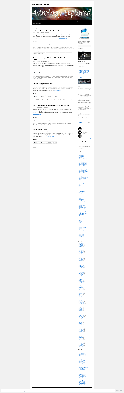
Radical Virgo (81, 378)
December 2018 (81, 265)
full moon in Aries (67, 48)
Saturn (80, 220)
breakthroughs (35, 48)
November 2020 (81, 258)
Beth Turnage (46, 32)
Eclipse (80, 185)
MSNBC (80, 204)
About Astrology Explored (41, 21)
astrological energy (63, 47)
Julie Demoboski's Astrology (83, 370)
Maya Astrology (81, 199)
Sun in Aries (38, 124)
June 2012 (80, 308)
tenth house (68, 77)
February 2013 (81, 301)
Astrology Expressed (82, 359)
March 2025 (81, 243)
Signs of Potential (82, 381)
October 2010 (81, 330)
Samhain (57, 50)
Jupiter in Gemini (43, 49)
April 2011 (81, 323)
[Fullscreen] (90, 58)
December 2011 (81, 315)
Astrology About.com (82, 355)
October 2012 (81, 304)
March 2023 (81, 250)
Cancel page (81, 21)
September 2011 (81, 318)
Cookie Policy (23, 391)
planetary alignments (45, 50)
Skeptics (80, 221)
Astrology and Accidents (83, 161)
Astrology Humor (82, 176)
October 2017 (81, 268)
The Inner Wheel (81, 385)
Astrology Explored (40, 4)
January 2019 (81, 264)
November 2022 (81, 251)
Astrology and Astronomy (83, 162)
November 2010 (81, 329)
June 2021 (80, 255)
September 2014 (81, 283)
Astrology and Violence (82, 172)
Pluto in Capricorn (52, 50)
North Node (54, 77)
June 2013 (80, 296)
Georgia (45, 77)
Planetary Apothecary (82, 377)
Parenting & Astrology (82, 207)
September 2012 (81, 305)
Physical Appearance (82, 209)
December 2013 (81, 292)
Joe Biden (49, 77)
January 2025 (81, 244)
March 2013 (81, 300)
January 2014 (81, 290)
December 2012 (81, 302)
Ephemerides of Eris (37, 23)
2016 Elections (81, 154)
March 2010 (81, 338)
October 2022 (81, 252)
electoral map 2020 (36, 100)
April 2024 (81, 246)
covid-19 (59, 145)
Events (80, 187)
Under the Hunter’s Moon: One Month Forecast (48, 31)
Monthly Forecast (82, 201)
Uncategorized (44, 47)
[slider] (84, 58)
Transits (80, 228)
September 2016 (81, 275)
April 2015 (81, 279)
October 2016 (81, 274)
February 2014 (81, 289)
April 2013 (81, 299)
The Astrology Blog (82, 384)
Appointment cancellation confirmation (63, 21)
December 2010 (81, 328)
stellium (80, 222)
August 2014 (81, 285)
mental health (59, 49)
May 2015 (80, 278)
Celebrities (80, 181)
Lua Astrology (81, 373)
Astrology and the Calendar (83, 171)
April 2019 (81, 262)
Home (34, 21)
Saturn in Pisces (62, 50)
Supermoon (81, 224)
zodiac (80, 238)
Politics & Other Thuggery (46, 123)
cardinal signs (40, 48)
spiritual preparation (36, 52)
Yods (80, 237)
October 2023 (81, 249)
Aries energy (53, 47)
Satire (80, 219)
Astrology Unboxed (82, 360)
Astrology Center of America (83, 356)
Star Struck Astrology (82, 382)
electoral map (71, 99)
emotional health (57, 48)
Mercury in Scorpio (65, 49)
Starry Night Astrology (82, 383)
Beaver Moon (69, 47)
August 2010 (81, 332)
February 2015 (81, 281)
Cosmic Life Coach (82, 364)
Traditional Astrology (82, 227)
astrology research (52, 145)
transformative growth (44, 52)
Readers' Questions (82, 215)
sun (65, 77)
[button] (84, 56)
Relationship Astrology (82, 216)
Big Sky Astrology (82, 362)
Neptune (80, 206)
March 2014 (81, 288)
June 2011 (80, 321)
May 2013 (80, 297)
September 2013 (81, 293)
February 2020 (81, 261)
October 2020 (81, 259)
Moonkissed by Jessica (82, 376)
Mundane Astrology (82, 205)
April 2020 (81, 260)
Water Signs (63, 52)
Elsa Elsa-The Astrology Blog (83, 367)
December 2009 (81, 342)
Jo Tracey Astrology (82, 369)
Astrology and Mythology (83, 169)
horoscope (80, 194)
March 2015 (81, 280)
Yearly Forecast (81, 236)
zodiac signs (35, 53)
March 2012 (81, 311)
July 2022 (80, 253)
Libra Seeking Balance (82, 371)
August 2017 (81, 269)
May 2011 (80, 322)
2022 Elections (81, 156)
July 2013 (80, 295)
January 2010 (81, 340)
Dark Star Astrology (82, 366)
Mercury (34, 124)
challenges (52, 48)
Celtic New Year (46, 48)
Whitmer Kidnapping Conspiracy (46, 124)
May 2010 (80, 336)
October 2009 (81, 344)
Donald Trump (41, 77)
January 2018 (81, 266)
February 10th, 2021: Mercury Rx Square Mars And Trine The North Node (84, 144)
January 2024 (81, 247)
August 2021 (81, 254)
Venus (80, 233)
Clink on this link (80, 122)
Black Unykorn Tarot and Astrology (84, 363)
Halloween (80, 193)
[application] (84, 56)
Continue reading (63, 38)
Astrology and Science (82, 170)
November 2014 (81, 282)
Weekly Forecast (81, 234)
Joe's (90, 138)
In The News (81, 197)
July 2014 (80, 286)
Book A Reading (75, 21)
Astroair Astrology (82, 353)
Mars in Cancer (53, 49)
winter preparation (69, 52)
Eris (79, 186)
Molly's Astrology (82, 375)
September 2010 (81, 331)
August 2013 (81, 294)
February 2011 (81, 325)
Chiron (64, 123)
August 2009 (81, 346)
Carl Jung (80, 180)
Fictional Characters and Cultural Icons (85, 190)
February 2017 (81, 272)
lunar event (49, 49)
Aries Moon (57, 47)
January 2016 (81, 276)
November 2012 (81, 303)
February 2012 (81, 312)
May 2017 (80, 271)
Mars (80, 198)
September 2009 (81, 345)
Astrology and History (82, 166)
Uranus (34, 78)
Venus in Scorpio (58, 52)
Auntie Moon (81, 361)
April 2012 (81, 310)
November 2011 (81, 316)
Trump (72, 77)
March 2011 (81, 324)
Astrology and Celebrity (83, 164)
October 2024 (81, 245)
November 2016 (81, 273)
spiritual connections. (69, 50)
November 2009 (81, 343)
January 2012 (81, 314)
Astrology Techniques (82, 178)
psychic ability (81, 214)
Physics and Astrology (82, 211)
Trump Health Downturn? (41, 129)
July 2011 (80, 319)
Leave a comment (41, 53)
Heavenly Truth (81, 368)
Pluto (80, 212)
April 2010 (81, 337)
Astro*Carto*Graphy (68, 76)
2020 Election (53, 76)
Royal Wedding (81, 217)
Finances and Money (82, 191)
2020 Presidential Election (60, 76)
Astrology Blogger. (83, 141)
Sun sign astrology (82, 223)
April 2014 (81, 287)
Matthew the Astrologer (82, 374)
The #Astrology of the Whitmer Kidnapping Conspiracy (51, 105)
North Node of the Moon (60, 77)
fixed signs (62, 48)
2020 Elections (39, 47)
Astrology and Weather (82, 173)
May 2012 (80, 309)
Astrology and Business (83, 163)
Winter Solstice (81, 235)
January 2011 (81, 326)
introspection (37, 49)
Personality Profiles (82, 208)
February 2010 (81, 339)
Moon (80, 202)
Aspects (80, 157)
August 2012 (81, 307)
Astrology (34, 77)
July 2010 (80, 333)
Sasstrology (81, 380)
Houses (80, 195)
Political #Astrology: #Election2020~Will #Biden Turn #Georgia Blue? (53, 59)
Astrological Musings (82, 354)
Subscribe (80, 48)
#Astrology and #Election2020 (43, 83)
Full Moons (81, 192)
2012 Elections (81, 152)
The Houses (81, 226)
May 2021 (80, 257)
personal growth (38, 50)
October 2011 (81, 317)
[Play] (79, 58)
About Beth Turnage (51, 21)
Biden (38, 77)
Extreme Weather (81, 188)
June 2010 (80, 335)
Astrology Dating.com (82, 357)
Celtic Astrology (81, 183)
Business (80, 179)
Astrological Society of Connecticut (84, 158)
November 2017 (81, 267)
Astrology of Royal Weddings (83, 177)
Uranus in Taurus (51, 52)
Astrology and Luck (82, 167)
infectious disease (65, 145)
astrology (80, 159)
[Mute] (88, 58)
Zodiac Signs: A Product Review (84, 70)
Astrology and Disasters (83, 165)
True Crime (81, 229)
